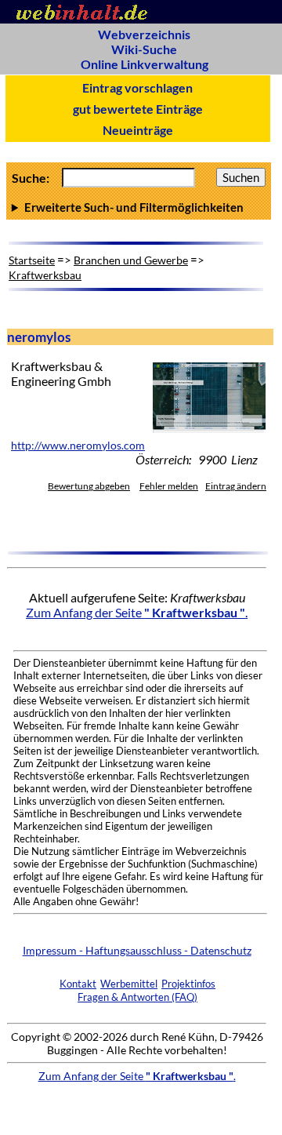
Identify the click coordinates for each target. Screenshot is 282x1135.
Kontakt (78, 983)
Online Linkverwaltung (144, 63)
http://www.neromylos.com (78, 445)
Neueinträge (138, 129)
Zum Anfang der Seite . (137, 612)
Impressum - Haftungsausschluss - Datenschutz (137, 950)
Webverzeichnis (144, 34)
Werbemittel (128, 983)
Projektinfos (188, 983)
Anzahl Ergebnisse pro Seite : (139, 207)
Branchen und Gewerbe (131, 260)
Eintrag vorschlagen (137, 87)
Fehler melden (168, 486)
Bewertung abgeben (89, 486)
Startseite (32, 260)
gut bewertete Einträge (138, 108)
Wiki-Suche (144, 49)
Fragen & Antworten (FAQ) (137, 997)
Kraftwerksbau (45, 275)
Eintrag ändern (235, 486)
